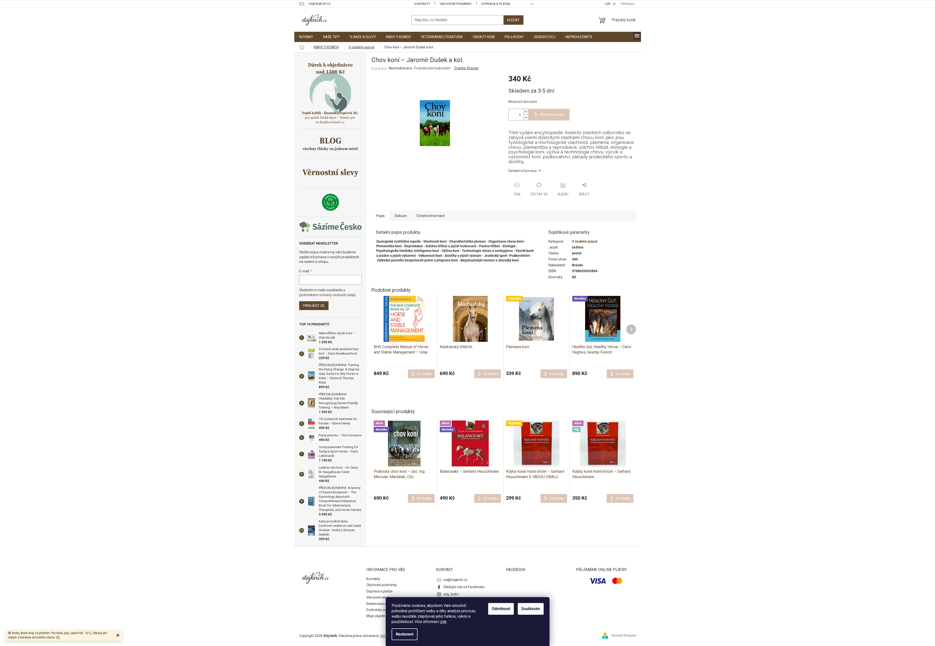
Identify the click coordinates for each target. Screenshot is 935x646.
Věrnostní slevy (378, 597)
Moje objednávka (379, 616)
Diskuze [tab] (401, 216)
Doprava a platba (495, 4)
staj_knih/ (451, 594)
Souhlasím (530, 608)
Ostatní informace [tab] (431, 216)
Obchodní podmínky (456, 4)
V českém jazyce (585, 241)
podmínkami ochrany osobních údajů (327, 295)
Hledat (513, 20)
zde (443, 621)
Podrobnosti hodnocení (432, 68)
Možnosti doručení (522, 102)
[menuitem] (306, 37)
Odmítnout (501, 608)
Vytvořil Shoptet (623, 635)
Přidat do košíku (552, 115)
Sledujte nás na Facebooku (464, 587)
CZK (608, 4)
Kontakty (422, 4)
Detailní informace (522, 171)
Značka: (466, 68)
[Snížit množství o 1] (525, 117)
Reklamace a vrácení (382, 604)
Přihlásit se (314, 306)
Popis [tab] (380, 216)
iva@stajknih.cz (455, 580)
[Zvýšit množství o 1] (525, 112)
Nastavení (404, 634)
